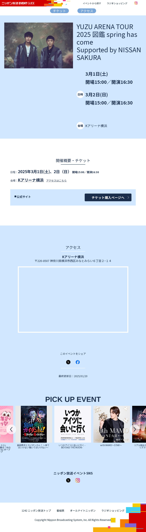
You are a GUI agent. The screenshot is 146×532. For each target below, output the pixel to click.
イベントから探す (92, 3)
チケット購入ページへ (108, 197)
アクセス (86, 10)
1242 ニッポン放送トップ (36, 510)
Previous (11, 429)
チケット (59, 10)
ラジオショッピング (117, 3)
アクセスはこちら (56, 180)
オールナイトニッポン (83, 510)
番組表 (60, 510)
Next (135, 429)
